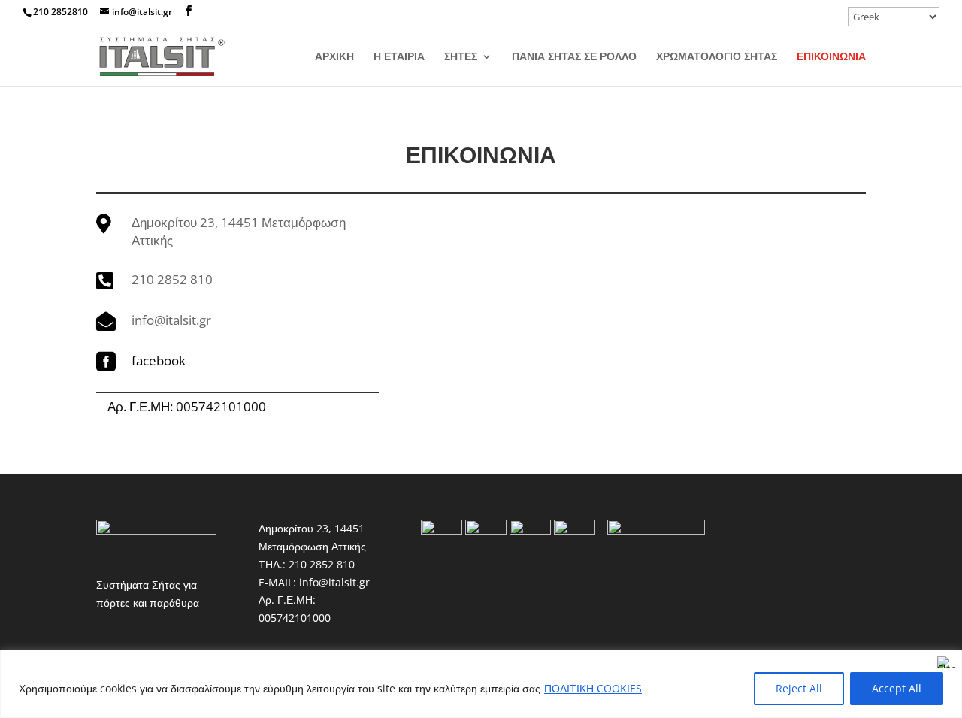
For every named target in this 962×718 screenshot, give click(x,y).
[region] (481, 684)
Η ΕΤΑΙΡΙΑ (399, 57)
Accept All (896, 688)
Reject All (799, 688)
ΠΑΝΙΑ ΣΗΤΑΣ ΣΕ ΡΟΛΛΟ (574, 57)
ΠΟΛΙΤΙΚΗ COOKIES (593, 688)
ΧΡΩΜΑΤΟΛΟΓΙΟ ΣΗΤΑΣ (716, 57)
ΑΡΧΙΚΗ (334, 57)
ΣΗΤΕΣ (460, 57)
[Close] (946, 662)
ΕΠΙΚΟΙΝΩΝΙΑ (831, 57)
